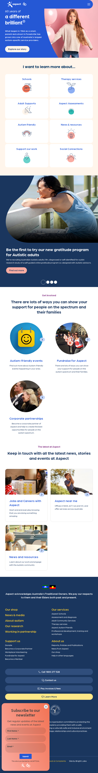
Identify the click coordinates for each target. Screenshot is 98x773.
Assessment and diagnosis (64, 617)
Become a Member (14, 659)
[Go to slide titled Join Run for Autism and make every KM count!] (47, 282)
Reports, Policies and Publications (67, 645)
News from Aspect (60, 648)
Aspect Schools (59, 613)
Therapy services (59, 624)
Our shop (56, 652)
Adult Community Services (64, 620)
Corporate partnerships (26, 418)
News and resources (23, 557)
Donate (8, 645)
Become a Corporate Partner (18, 648)
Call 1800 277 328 (50, 671)
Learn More (51, 696)
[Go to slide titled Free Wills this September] (55, 282)
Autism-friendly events (26, 360)
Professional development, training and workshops (70, 632)
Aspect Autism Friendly (62, 627)
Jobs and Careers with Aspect (25, 503)
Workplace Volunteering (16, 652)
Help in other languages (63, 655)
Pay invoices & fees (51, 688)
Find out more (16, 270)
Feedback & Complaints (55, 761)
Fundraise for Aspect (72, 360)
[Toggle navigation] (89, 4)
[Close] (46, 707)
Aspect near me (66, 500)
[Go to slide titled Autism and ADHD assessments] (51, 282)
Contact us (50, 680)
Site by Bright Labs (78, 761)
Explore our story (17, 49)
